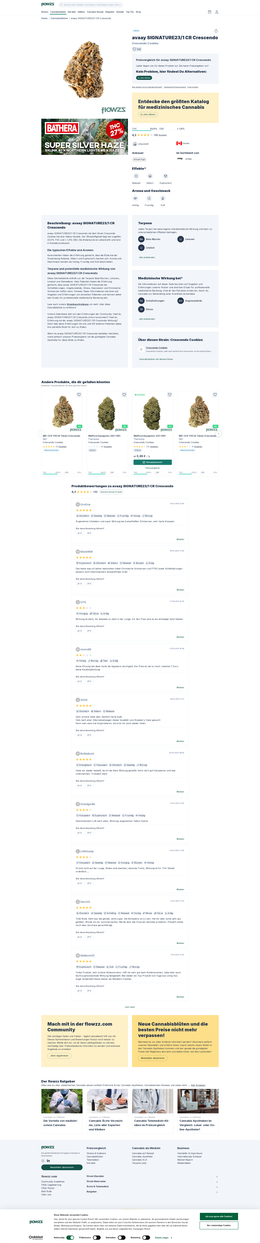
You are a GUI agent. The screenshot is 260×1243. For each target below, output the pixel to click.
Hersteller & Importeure (189, 1153)
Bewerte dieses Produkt (111, 492)
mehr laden (130, 1007)
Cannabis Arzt (139, 1159)
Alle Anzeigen (198, 1085)
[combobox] (91, 4)
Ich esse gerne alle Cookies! (219, 1216)
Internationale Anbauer (189, 1156)
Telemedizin (93, 1159)
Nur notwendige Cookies (219, 1225)
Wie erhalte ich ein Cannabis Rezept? (147, 87)
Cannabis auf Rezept (143, 1153)
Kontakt (120, 12)
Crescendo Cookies (145, 43)
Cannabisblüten (58, 12)
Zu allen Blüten (144, 78)
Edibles (81, 12)
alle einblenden (147, 257)
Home (44, 18)
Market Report (185, 1159)
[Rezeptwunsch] (210, 12)
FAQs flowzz (48, 1188)
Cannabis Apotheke (142, 1156)
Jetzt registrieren (59, 1055)
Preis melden (192, 87)
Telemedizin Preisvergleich (175, 87)
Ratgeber (109, 12)
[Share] (216, 30)
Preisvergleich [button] (153, 468)
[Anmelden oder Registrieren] (217, 12)
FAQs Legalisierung (51, 1184)
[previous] (41, 433)
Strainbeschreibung (78, 304)
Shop (138, 12)
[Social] (43, 1160)
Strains (44, 12)
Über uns (46, 1194)
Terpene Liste (139, 1163)
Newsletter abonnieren (153, 1058)
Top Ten (130, 12)
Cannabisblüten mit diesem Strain (156, 359)
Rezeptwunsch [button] (154, 462)
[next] (218, 433)
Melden (180, 539)
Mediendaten (184, 1163)
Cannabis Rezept (95, 12)
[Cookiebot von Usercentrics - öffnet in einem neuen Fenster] (36, 1238)
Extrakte (72, 12)
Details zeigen (161, 1238)
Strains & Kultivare (96, 1153)
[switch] (97, 1237)
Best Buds (46, 1191)
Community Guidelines (52, 1181)
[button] (137, 49)
